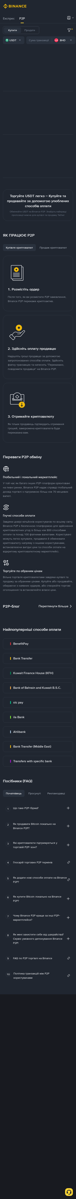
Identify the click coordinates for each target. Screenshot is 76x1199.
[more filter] (69, 30)
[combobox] (13, 40)
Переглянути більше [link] (53, 606)
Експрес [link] (9, 18)
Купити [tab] (12, 30)
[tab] (9, 18)
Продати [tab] (29, 30)
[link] (38, 643)
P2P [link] (22, 18)
